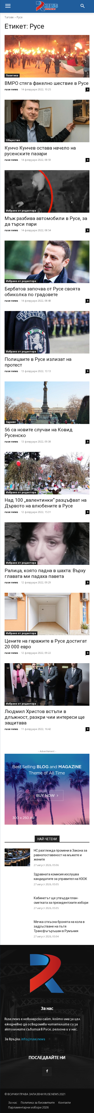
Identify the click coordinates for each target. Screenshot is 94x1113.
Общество (13, 140)
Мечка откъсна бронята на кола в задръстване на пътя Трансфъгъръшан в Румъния (59, 926)
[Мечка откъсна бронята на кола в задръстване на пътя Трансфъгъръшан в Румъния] (17, 929)
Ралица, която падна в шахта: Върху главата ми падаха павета (45, 573)
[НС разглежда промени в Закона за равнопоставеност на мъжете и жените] (17, 857)
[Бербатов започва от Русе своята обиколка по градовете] (47, 262)
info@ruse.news (33, 1039)
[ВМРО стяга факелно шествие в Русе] (47, 56)
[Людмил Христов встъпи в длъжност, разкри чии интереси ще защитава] (47, 684)
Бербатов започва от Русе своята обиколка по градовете (42, 291)
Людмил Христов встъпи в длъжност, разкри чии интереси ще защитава (45, 717)
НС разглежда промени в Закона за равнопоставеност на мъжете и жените (60, 855)
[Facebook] (46, 1071)
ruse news (11, 89)
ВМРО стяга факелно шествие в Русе (47, 83)
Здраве (11, 422)
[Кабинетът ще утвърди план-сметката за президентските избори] (17, 905)
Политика (12, 75)
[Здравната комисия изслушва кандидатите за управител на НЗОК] (17, 881)
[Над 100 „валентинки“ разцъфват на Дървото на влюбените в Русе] (47, 473)
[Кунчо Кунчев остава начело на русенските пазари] (47, 121)
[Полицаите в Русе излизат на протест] (47, 332)
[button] (82, 6)
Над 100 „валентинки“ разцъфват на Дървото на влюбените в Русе (45, 503)
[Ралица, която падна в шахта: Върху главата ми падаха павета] (47, 543)
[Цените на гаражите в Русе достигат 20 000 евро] (47, 614)
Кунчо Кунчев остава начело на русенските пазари (40, 150)
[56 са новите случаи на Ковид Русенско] (47, 402)
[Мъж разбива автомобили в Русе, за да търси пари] (47, 191)
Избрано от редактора (21, 210)
